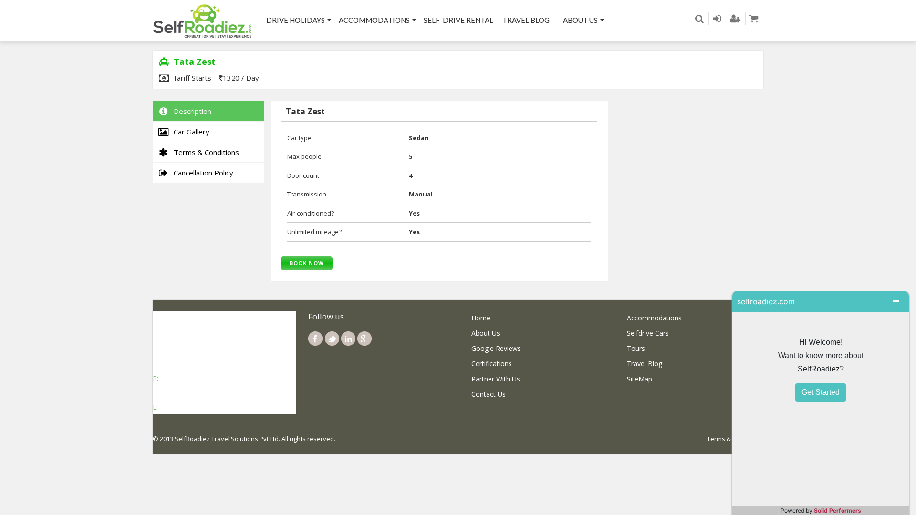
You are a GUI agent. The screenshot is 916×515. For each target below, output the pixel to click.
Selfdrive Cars (648, 333)
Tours (636, 348)
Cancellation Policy (201, 172)
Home (480, 317)
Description (190, 111)
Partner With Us (495, 378)
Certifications (491, 363)
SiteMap (639, 378)
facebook (315, 338)
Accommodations (374, 20)
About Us (580, 20)
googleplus (364, 338)
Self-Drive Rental (458, 20)
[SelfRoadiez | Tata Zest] (203, 20)
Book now (307, 263)
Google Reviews (496, 348)
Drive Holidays (295, 20)
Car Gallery (189, 131)
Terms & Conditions (204, 152)
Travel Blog (526, 20)
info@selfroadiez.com (193, 407)
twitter (332, 338)
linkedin (348, 338)
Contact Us (488, 394)
